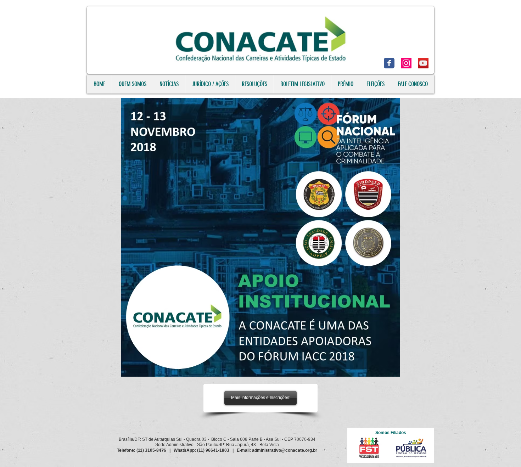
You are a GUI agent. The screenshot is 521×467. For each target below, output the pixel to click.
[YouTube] (423, 63)
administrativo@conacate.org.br (284, 450)
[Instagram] (406, 63)
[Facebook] (389, 63)
